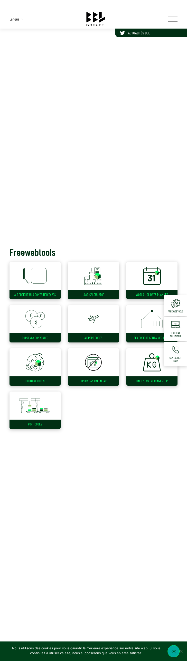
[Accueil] (95, 19)
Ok (173, 651)
